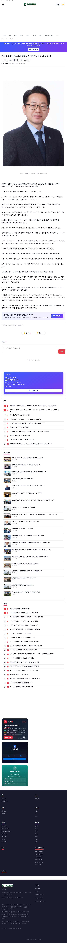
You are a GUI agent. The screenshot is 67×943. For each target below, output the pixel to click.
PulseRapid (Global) (40, 901)
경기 (36, 813)
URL (25, 60)
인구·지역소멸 (38, 859)
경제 (10, 36)
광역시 (27, 36)
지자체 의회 (4, 801)
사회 (15, 36)
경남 (36, 834)
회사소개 (4, 892)
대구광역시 (4, 834)
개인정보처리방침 (39, 895)
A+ (10, 60)
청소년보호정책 (17, 892)
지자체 (34, 36)
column (58, 36)
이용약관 (9, 892)
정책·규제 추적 (38, 854)
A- (3, 60)
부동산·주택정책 (39, 851)
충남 (36, 829)
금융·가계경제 (38, 857)
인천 (36, 816)
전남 (36, 839)
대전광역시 (4, 826)
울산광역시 (4, 842)
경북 (36, 831)
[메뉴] (3, 4)
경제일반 (37, 798)
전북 (36, 836)
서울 (36, 811)
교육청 (3, 813)
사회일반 (4, 811)
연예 (40, 36)
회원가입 (59, 1)
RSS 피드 (37, 888)
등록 (62, 351)
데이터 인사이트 (49, 36)
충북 (36, 826)
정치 (4, 36)
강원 (36, 842)
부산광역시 (4, 836)
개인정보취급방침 (26, 892)
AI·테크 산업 (38, 865)
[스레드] (21, 60)
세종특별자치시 (5, 829)
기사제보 (37, 891)
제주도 (3, 839)
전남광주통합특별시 (6, 831)
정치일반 (4, 798)
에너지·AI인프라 (39, 862)
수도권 (21, 36)
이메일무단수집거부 (7, 895)
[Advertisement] (33, 20)
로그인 (63, 1)
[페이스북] (14, 60)
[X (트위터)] (17, 60)
